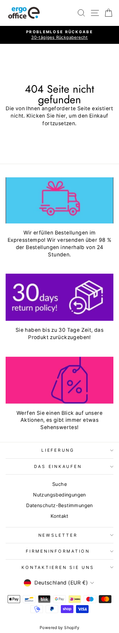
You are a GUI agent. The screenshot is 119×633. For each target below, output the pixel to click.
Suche (59, 484)
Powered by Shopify (59, 627)
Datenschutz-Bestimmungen (59, 505)
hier (61, 116)
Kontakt (59, 516)
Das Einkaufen (58, 466)
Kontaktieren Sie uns (57, 567)
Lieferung (57, 450)
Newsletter (58, 535)
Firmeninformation (58, 551)
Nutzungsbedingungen (59, 494)
